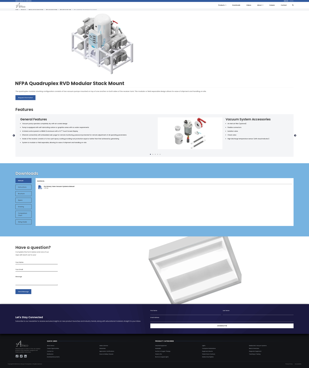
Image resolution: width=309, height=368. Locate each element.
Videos (248, 5)
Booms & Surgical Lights (162, 357)
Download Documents (53, 357)
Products (221, 5)
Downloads (236, 5)
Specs (20, 200)
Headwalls (158, 348)
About (259, 5)
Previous (14, 135)
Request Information (25, 98)
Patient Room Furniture (208, 354)
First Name (153, 310)
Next (295, 135)
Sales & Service (103, 345)
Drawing (21, 207)
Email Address (154, 317)
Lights (203, 345)
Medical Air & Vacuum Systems (258, 345)
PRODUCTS (23, 9)
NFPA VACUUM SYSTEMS (51, 9)
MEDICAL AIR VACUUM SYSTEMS (36, 9)
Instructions (22, 187)
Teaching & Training (254, 354)
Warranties (102, 348)
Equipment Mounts (207, 351)
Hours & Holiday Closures (106, 354)
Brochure (21, 194)
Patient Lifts (158, 354)
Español (292, 1)
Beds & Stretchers (254, 348)
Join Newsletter (222, 326)
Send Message (23, 292)
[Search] (293, 5)
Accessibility (298, 364)
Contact (284, 5)
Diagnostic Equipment (255, 351)
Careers (272, 5)
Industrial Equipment (161, 345)
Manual (20, 181)
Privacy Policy (289, 364)
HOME (16, 9)
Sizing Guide (22, 222)
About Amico (50, 345)
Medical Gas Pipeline (208, 357)
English (286, 1)
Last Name (226, 310)
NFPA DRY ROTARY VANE (65, 9)
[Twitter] (21, 356)
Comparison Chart (22, 214)
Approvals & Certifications (106, 351)
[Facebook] (17, 356)
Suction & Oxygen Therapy (162, 351)
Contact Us (50, 351)
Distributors (50, 354)
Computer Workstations (209, 348)
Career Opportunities (53, 348)
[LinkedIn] (25, 356)
